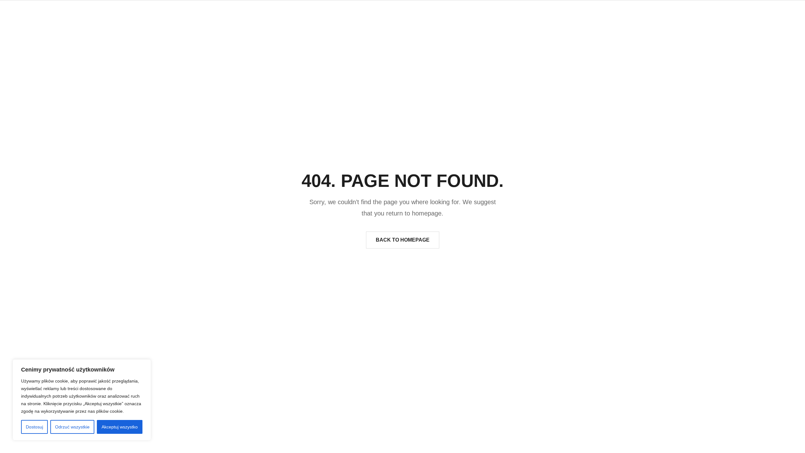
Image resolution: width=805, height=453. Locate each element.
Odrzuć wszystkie (72, 426)
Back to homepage (403, 240)
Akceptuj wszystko (120, 426)
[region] (82, 399)
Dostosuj (34, 426)
